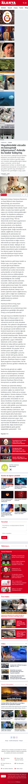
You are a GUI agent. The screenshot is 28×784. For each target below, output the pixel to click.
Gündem (3, 8)
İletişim (21, 740)
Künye (6, 740)
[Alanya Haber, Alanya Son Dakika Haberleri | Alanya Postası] (8, 3)
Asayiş (16, 8)
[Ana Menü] (25, 3)
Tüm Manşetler (20, 763)
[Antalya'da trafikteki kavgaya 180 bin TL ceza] (5, 665)
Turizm (21, 8)
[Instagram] (17, 737)
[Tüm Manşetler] (26, 684)
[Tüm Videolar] (26, 643)
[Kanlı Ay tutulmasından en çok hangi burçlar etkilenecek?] (7, 494)
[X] (14, 737)
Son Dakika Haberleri (7, 768)
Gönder (4, 537)
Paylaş (4, 194)
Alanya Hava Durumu (5, 759)
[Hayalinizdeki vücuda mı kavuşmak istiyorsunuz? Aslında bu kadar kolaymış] (14, 184)
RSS (4, 776)
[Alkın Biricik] (4, 467)
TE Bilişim (17, 782)
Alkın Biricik (12, 466)
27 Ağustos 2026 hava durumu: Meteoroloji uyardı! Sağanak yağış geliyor (6, 514)
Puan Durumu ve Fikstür (6, 764)
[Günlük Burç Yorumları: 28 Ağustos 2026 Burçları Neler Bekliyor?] (21, 481)
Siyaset (10, 8)
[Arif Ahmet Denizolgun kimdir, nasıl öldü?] (21, 507)
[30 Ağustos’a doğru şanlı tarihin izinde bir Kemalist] (7, 481)
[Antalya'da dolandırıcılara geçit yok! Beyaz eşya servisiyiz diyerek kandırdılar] (5, 677)
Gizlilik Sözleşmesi (13, 740)
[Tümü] (26, 546)
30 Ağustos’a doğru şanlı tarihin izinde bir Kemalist (7, 487)
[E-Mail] (10, 469)
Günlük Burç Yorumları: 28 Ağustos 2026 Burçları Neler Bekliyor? (21, 487)
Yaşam (10, 142)
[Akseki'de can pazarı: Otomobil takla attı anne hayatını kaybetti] (5, 671)
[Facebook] (11, 737)
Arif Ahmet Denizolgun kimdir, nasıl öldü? (20, 513)
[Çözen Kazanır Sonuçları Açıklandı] (21, 494)
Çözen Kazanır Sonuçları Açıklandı (20, 500)
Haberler (3, 142)
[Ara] (23, 3)
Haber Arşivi (19, 768)
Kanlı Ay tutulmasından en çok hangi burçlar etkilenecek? (7, 500)
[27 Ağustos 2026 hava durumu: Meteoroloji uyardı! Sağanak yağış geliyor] (7, 507)
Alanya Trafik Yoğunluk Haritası (19, 759)
